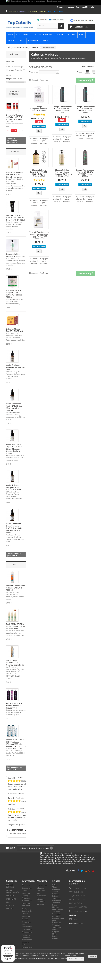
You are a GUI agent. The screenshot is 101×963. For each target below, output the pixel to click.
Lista (93, 73)
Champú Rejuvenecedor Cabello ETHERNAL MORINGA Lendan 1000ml (85, 173)
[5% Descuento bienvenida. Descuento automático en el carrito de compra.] (50, 2)
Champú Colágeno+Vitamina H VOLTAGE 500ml (38, 109)
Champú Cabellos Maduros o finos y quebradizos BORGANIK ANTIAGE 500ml (62, 173)
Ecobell (55, 938)
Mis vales (40, 904)
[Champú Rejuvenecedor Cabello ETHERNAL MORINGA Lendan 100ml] (62, 94)
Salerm (55, 885)
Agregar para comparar (44, 141)
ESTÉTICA (21, 41)
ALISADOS (59, 35)
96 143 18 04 (21, 12)
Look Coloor (57, 909)
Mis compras (42, 885)
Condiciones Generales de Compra (27, 911)
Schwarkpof (56, 923)
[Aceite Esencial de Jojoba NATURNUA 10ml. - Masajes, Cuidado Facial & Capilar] (12, 436)
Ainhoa (55, 892)
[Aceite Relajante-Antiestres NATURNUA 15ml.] (12, 356)
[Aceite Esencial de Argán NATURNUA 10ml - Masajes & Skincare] (12, 395)
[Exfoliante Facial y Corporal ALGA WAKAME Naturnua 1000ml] (12, 281)
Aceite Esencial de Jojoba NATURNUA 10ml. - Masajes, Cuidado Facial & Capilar (14, 448)
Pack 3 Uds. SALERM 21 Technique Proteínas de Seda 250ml (15, 626)
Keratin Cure (57, 900)
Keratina (55, 889)
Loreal (54, 905)
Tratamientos (57, 927)
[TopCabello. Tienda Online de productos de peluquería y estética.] (19, 24)
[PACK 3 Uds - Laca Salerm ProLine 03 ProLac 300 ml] (12, 694)
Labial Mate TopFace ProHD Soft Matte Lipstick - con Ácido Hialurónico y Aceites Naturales (14, 176)
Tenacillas (56, 903)
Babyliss (55, 932)
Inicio (10, 35)
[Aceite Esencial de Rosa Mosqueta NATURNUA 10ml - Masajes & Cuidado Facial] (12, 515)
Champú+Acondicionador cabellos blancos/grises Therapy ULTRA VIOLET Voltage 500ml (39, 235)
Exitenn (55, 896)
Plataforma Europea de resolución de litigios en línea (27, 939)
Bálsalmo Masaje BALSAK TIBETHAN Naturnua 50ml (14, 331)
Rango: (9, 79)
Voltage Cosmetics (17, 70)
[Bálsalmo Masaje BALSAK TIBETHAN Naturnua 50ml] (12, 320)
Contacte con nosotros (65, 7)
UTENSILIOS (71, 35)
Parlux (54, 936)
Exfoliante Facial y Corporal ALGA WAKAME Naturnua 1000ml (14, 293)
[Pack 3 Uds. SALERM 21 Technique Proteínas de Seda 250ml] (12, 615)
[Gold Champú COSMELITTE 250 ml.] (12, 651)
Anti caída (56, 912)
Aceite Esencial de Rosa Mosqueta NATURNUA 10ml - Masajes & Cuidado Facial (14, 528)
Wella (54, 929)
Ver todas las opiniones (18, 833)
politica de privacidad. (64, 853)
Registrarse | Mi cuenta (85, 7)
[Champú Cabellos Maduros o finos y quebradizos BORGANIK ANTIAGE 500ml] (62, 157)
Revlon (55, 918)
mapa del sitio (27, 947)
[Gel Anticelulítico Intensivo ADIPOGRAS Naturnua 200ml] (12, 245)
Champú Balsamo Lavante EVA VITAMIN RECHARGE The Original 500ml (39, 173)
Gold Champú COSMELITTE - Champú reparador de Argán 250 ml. (15, 663)
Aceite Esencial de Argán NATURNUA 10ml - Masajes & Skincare (14, 407)
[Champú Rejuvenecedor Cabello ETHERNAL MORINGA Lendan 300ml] (85, 94)
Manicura (55, 907)
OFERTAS (12, 564)
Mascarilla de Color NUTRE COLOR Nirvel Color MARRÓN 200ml (15, 217)
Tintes (54, 887)
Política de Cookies (76, 958)
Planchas (55, 894)
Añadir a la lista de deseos (34, 141)
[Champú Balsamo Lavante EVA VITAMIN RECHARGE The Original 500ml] (39, 157)
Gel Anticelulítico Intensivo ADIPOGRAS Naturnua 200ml (15, 256)
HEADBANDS (33, 41)
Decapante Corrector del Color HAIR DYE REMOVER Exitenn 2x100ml (14, 118)
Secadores (56, 898)
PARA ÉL (11, 41)
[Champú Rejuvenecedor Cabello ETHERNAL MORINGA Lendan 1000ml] (85, 157)
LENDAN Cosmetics (14, 67)
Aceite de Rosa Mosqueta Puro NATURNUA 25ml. (13, 487)
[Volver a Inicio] (8, 47)
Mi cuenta (42, 880)
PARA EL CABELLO (23, 35)
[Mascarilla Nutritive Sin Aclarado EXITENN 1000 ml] (12, 577)
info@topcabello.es (76, 923)
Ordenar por (34, 72)
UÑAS (81, 35)
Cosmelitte (56, 914)
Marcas (45, 41)
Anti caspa (56, 916)
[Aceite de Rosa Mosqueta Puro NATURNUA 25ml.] (12, 476)
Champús (34, 47)
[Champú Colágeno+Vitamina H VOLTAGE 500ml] (39, 94)
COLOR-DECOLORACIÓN (43, 35)
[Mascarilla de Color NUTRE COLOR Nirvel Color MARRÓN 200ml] (12, 207)
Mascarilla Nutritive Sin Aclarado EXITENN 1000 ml (15, 588)
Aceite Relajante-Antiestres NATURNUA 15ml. (15, 367)
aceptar (93, 956)
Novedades (14, 151)
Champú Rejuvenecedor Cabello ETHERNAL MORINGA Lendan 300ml (85, 110)
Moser (54, 934)
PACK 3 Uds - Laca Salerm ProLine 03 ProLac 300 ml (14, 705)
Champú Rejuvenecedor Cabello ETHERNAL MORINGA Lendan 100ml (62, 110)
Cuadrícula (87, 73)
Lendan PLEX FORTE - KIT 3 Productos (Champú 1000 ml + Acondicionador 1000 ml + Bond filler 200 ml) (15, 744)
